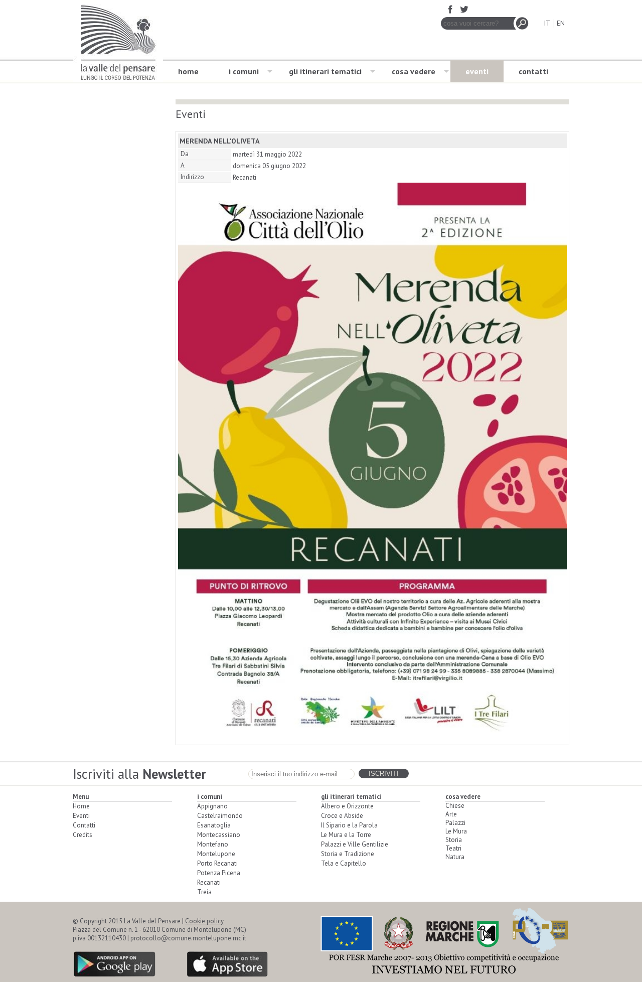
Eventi (81, 815)
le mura (456, 831)
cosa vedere (413, 71)
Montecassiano (218, 834)
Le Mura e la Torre (346, 834)
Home (81, 806)
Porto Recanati (217, 863)
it (547, 23)
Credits (82, 834)
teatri (453, 848)
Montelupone (216, 854)
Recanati (209, 882)
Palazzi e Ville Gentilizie (354, 844)
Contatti (84, 825)
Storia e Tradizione (347, 854)
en (561, 23)
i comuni (244, 71)
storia (453, 839)
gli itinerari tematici (325, 71)
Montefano (212, 844)
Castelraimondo (220, 815)
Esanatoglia (214, 825)
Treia (204, 892)
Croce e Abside (342, 815)
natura (454, 857)
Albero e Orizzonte (347, 806)
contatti (533, 71)
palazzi (455, 822)
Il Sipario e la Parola (349, 825)
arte (451, 814)
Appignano (212, 806)
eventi (477, 71)
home (188, 71)
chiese (454, 805)
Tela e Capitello (343, 863)
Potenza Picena (218, 873)
